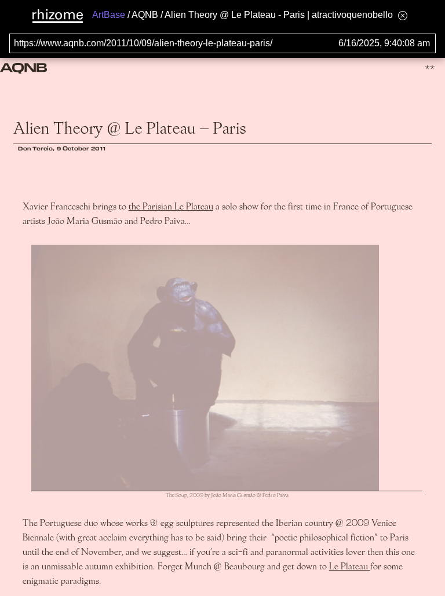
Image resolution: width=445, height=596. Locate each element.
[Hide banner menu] (403, 15)
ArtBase (108, 15)
